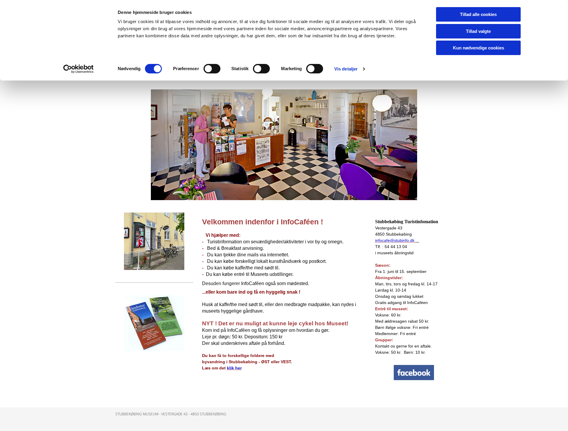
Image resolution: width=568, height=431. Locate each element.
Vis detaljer (346, 68)
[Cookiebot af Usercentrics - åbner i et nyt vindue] (78, 69)
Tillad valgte (478, 31)
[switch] (212, 68)
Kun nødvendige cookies (478, 47)
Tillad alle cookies (478, 14)
